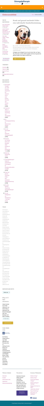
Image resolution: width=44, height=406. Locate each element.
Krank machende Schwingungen (25, 48)
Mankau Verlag (33, 375)
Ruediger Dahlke (5, 251)
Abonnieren (7, 322)
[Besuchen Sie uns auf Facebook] (33, 398)
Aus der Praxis (5, 71)
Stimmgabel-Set (7, 263)
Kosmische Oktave (6, 233)
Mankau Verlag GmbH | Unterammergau (22, 403)
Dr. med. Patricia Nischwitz (5, 226)
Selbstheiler (6, 257)
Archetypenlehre (5, 219)
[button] (1, 7)
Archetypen (4, 217)
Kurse (4, 238)
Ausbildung (5, 220)
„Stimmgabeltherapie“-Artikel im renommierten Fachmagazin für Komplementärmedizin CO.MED (9, 164)
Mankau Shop (33, 377)
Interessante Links (6, 379)
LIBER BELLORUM (34, 389)
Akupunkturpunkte (6, 214)
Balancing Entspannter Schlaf (7, 154)
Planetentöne (6, 249)
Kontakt (4, 377)
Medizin (7, 238)
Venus (5, 278)
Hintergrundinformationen (7, 74)
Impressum (4, 381)
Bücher (5, 224)
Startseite (4, 375)
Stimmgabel (6, 260)
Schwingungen (5, 254)
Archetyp (4, 216)
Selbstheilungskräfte (17, 50)
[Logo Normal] (22, 2)
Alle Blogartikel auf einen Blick (5, 59)
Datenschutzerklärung (7, 383)
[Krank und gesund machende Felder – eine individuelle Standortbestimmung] (27, 34)
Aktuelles (4, 67)
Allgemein (4, 69)
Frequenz (6, 228)
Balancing (4, 222)
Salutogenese (5, 252)
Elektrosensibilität (28, 47)
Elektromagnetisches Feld (19, 47)
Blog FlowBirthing (34, 391)
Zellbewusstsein (5, 284)
